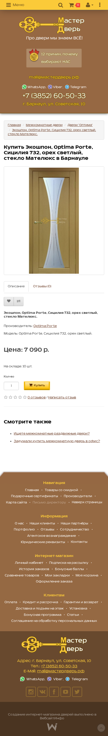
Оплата (11, 602)
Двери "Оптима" (80, 125)
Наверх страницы (87, 502)
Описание (16, 286)
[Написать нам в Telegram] (75, 87)
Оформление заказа (54, 581)
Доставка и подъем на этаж (40, 609)
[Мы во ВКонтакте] (42, 692)
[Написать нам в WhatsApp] (34, 87)
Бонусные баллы (69, 569)
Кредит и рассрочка (40, 602)
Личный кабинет (29, 563)
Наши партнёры (74, 523)
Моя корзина (87, 575)
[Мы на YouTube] (66, 692)
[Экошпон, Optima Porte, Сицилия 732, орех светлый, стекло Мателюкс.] (54, 220)
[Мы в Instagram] (31, 692)
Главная (14, 125)
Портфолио (24, 529)
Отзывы (47, 529)
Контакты (79, 542)
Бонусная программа (42, 615)
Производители (78, 496)
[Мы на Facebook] (54, 692)
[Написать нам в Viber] (56, 87)
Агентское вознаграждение (51, 536)
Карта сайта (16, 502)
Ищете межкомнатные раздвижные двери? (52, 434)
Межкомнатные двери (44, 125)
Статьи (73, 615)
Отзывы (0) (42, 286)
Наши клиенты (42, 523)
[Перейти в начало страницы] (101, 728)
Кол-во (9, 376)
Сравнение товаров (22, 575)
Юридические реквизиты (43, 542)
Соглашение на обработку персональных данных (54, 621)
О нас (19, 523)
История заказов (34, 569)
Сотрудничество (74, 529)
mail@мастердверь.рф (54, 77)
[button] (15, 5)
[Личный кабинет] (89, 5)
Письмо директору (49, 502)
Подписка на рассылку (68, 563)
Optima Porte (45, 326)
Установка (78, 609)
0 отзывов (37, 397)
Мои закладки (57, 575)
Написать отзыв (62, 397)
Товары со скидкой (61, 490)
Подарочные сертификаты (34, 496)
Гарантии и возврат (81, 602)
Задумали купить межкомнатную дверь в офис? (57, 441)
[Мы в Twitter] (77, 692)
